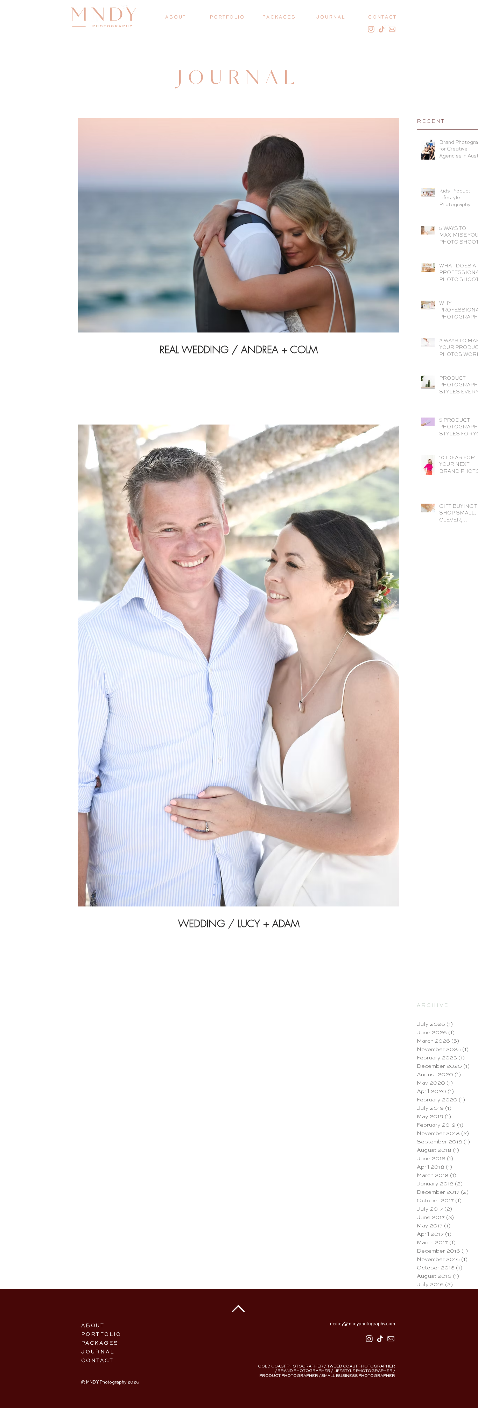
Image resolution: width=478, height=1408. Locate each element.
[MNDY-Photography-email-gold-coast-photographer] (392, 29)
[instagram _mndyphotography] (369, 1339)
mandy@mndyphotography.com (362, 1324)
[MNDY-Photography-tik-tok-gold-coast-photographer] (382, 29)
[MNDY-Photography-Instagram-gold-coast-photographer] (371, 29)
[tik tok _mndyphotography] (380, 1339)
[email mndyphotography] (391, 1339)
